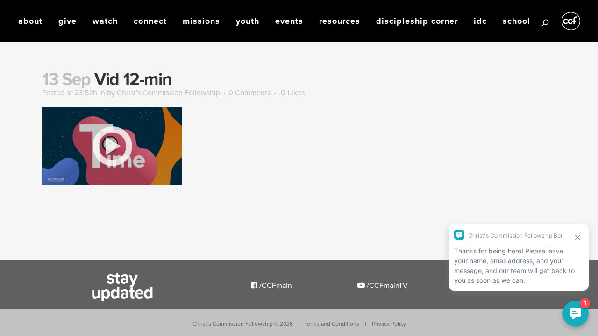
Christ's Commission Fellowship (168, 92)
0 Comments (249, 92)
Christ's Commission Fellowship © (242, 324)
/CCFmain (274, 285)
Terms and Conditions (331, 324)
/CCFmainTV (386, 285)
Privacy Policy (389, 324)
